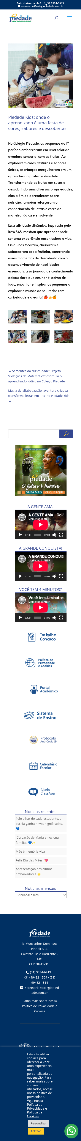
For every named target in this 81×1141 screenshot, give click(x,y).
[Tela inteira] (61, 535)
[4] (40, 337)
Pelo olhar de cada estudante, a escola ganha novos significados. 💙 (39, 823)
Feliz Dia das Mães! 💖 (32, 860)
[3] (17, 337)
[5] (63, 337)
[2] (63, 317)
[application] (41, 524)
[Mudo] (54, 535)
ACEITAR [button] (36, 1131)
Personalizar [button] (38, 1123)
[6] (17, 317)
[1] (40, 317)
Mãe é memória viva (30, 851)
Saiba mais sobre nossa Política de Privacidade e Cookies (39, 1006)
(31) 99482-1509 (35, 977)
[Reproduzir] (20, 535)
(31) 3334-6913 (40, 972)
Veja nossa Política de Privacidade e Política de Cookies (37, 1108)
